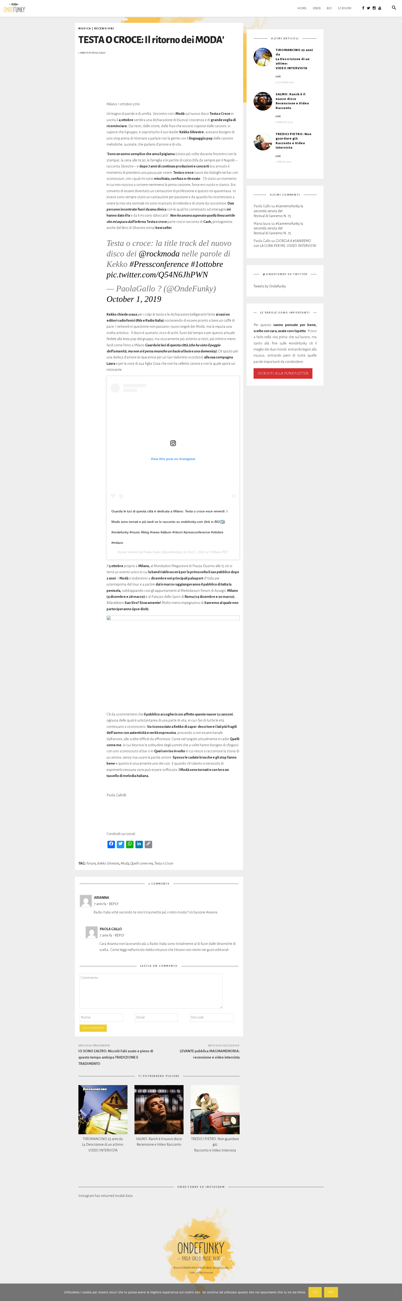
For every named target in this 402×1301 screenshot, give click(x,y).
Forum (91, 863)
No (331, 1292)
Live (278, 76)
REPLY (113, 904)
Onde (317, 8)
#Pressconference (159, 264)
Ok (315, 1292)
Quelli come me (141, 863)
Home (302, 8)
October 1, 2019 (134, 299)
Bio (329, 8)
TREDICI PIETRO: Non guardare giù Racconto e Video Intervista (215, 1144)
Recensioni (104, 28)
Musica (84, 28)
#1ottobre (207, 264)
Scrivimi (345, 8)
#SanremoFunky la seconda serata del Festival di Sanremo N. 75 (278, 211)
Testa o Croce (163, 863)
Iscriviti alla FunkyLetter (283, 373)
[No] (396, 1292)
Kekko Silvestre (108, 863)
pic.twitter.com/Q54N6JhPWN (157, 274)
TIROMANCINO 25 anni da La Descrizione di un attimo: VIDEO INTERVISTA (103, 1144)
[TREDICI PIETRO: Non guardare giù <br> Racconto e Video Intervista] (215, 1109)
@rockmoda (159, 253)
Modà (124, 863)
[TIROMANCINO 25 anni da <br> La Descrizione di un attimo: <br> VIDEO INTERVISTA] (102, 1109)
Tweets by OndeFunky (270, 286)
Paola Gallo (99, 53)
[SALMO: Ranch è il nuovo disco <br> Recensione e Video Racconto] (159, 1109)
